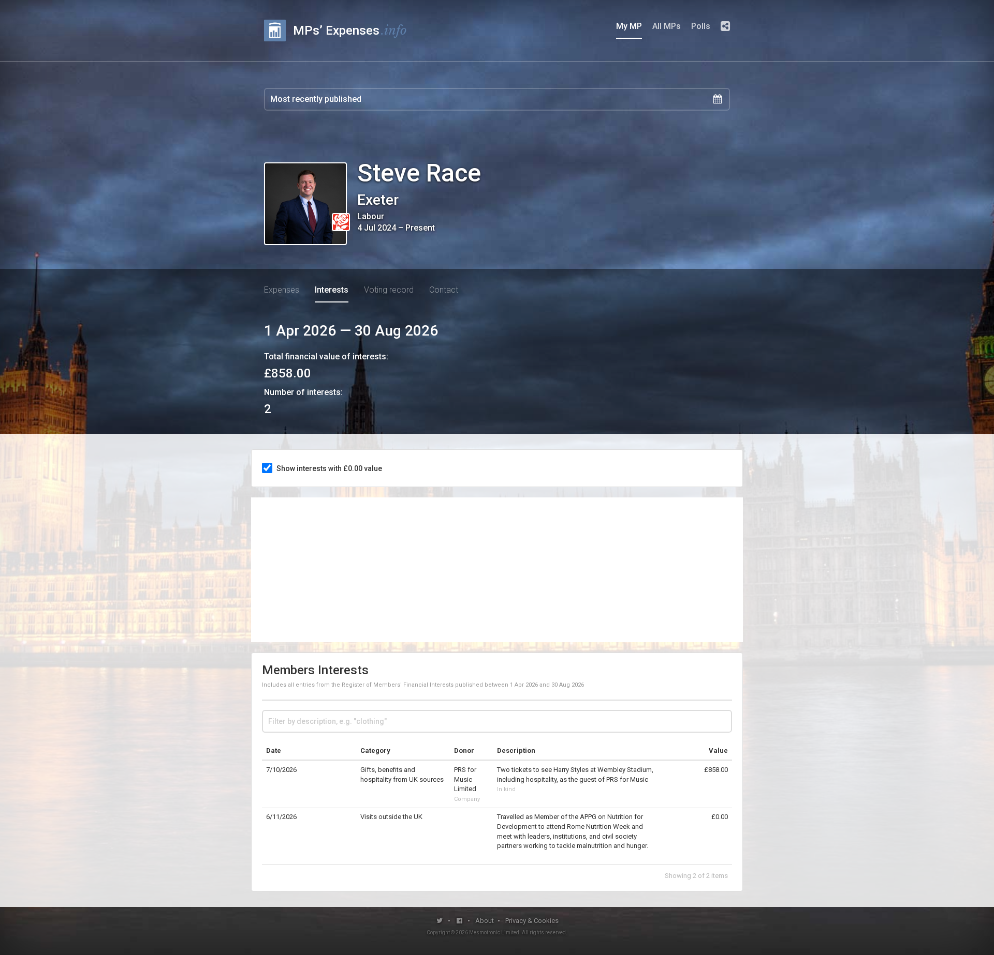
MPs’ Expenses (350, 30)
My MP (629, 26)
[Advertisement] (497, 569)
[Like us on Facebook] (460, 920)
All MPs (666, 26)
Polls (700, 26)
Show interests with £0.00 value (329, 468)
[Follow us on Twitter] (440, 920)
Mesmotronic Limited (494, 932)
